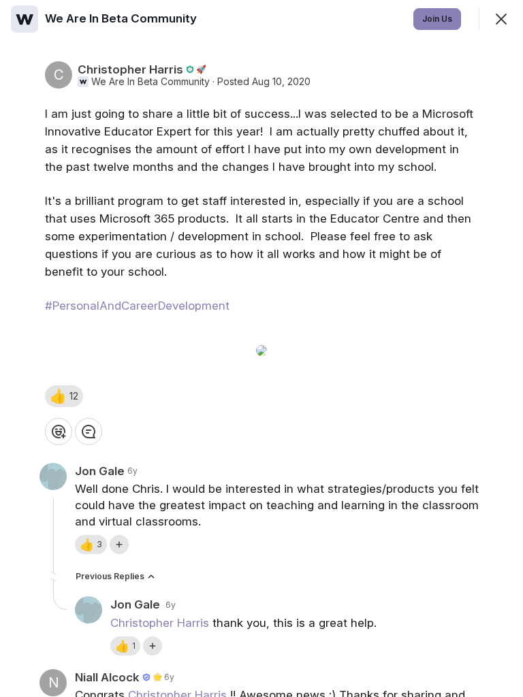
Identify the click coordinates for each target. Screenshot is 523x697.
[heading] (122, 18)
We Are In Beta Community (150, 81)
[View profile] (24, 19)
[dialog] (261, 348)
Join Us (437, 19)
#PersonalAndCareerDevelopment (137, 305)
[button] (64, 396)
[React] (59, 431)
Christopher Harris (159, 623)
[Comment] (88, 431)
